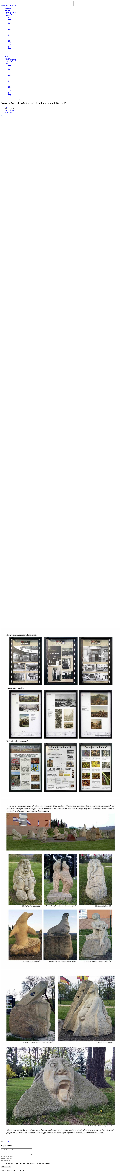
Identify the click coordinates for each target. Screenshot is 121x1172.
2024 (9, 65)
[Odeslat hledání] (19, 99)
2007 (9, 94)
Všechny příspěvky (10, 60)
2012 (9, 85)
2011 (9, 87)
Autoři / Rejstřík (9, 61)
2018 (9, 75)
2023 (9, 66)
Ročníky (7, 63)
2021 (9, 70)
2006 (9, 95)
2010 (9, 89)
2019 (9, 73)
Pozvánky (7, 58)
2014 (9, 82)
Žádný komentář (9, 112)
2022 (9, 68)
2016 (9, 78)
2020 (9, 71)
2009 (9, 90)
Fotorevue (8, 56)
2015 (9, 80)
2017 (9, 77)
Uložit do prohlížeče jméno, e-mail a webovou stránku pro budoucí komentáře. (26, 1163)
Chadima (7, 1142)
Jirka (6, 107)
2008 (9, 92)
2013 (9, 83)
